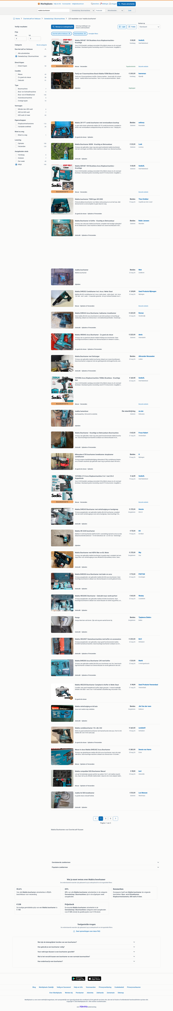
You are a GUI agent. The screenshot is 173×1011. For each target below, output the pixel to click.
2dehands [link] (100, 993)
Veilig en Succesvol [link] (64, 987)
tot (30, 35)
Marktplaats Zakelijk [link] (46, 987)
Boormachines (78, 33)
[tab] (122, 27)
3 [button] (110, 818)
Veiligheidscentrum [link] (78, 4)
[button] (103, 3)
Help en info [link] (57, 4)
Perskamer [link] (80, 993)
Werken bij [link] (69, 993)
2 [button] (105, 818)
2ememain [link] (111, 993)
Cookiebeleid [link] (119, 987)
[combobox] (53, 10)
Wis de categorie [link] (42, 45)
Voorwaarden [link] (66, 4)
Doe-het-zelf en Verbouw (60, 33)
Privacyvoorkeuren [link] (134, 987)
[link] (44, 4)
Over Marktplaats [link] (55, 993)
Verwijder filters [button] (93, 33)
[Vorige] (95, 818)
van (16, 35)
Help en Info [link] (78, 987)
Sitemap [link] (121, 993)
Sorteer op (141, 23)
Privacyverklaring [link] (105, 987)
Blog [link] (34, 987)
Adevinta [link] (90, 993)
